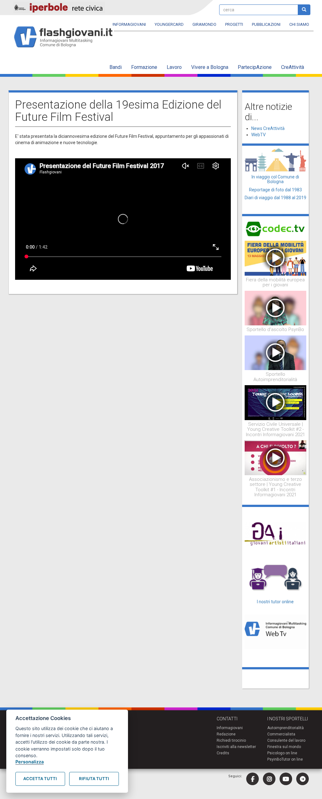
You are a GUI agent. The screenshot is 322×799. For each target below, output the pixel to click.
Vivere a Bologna (209, 67)
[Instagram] (269, 779)
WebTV (258, 134)
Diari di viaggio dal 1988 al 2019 (275, 197)
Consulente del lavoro (286, 740)
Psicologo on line (282, 753)
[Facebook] (252, 779)
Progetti (234, 24)
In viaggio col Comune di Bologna (275, 179)
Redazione (226, 734)
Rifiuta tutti (94, 778)
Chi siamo (299, 24)
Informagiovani (129, 24)
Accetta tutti (40, 778)
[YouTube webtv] (286, 779)
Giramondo (204, 24)
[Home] (66, 37)
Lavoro (174, 67)
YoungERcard (169, 24)
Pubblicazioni (266, 24)
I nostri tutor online (275, 601)
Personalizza (29, 761)
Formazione (144, 67)
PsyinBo (274, 759)
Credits (223, 753)
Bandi (115, 67)
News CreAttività (268, 128)
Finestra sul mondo (284, 747)
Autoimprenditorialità (285, 728)
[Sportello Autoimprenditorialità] (276, 352)
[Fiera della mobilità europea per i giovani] (276, 257)
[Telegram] (302, 779)
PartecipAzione (255, 67)
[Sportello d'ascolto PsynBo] (276, 307)
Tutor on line (292, 759)
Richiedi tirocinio (231, 740)
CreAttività (292, 67)
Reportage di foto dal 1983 (275, 189)
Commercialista (281, 734)
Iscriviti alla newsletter (236, 747)
